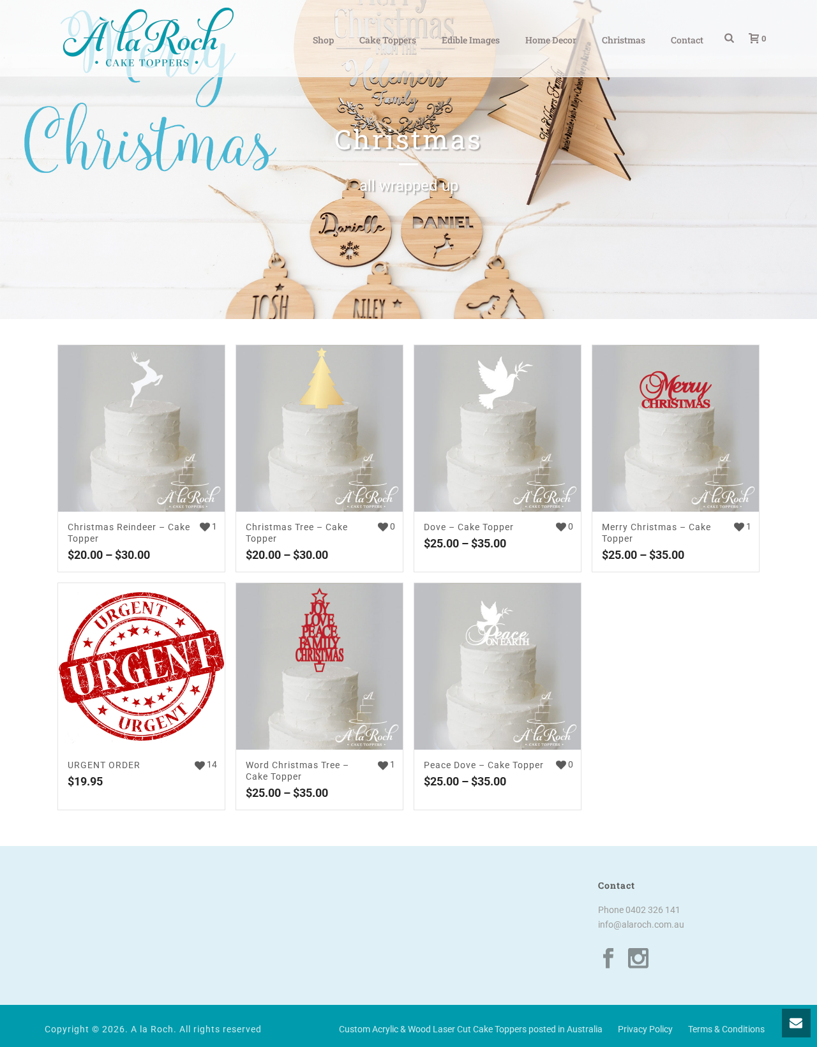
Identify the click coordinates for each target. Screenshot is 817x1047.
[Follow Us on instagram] (638, 959)
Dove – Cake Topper (469, 527)
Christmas (623, 40)
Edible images (471, 40)
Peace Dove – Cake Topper (484, 765)
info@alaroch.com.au (641, 924)
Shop (323, 40)
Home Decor (550, 40)
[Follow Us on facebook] (608, 959)
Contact (687, 40)
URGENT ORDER (104, 765)
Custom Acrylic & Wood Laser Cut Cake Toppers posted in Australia (471, 1029)
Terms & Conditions (726, 1029)
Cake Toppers (387, 40)
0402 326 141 (653, 910)
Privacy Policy (645, 1029)
